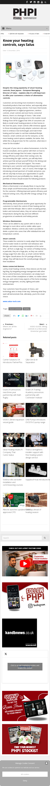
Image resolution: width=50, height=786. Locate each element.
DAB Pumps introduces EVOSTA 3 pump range (36, 421)
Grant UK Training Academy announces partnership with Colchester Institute (35, 393)
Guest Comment (15, 309)
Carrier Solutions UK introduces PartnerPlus (13, 361)
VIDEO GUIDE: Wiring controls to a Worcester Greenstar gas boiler (37, 327)
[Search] (45, 538)
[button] (46, 763)
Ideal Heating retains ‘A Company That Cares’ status (12, 452)
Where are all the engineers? (10, 326)
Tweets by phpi (25, 666)
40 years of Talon (29, 33)
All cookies (25, 774)
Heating (26, 309)
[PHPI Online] (25, 14)
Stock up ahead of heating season (33, 511)
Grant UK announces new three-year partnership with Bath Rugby (12, 393)
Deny (25, 780)
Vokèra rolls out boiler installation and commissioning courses (13, 482)
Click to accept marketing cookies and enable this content (25, 666)
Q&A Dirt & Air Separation (11, 33)
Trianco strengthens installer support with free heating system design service (34, 453)
